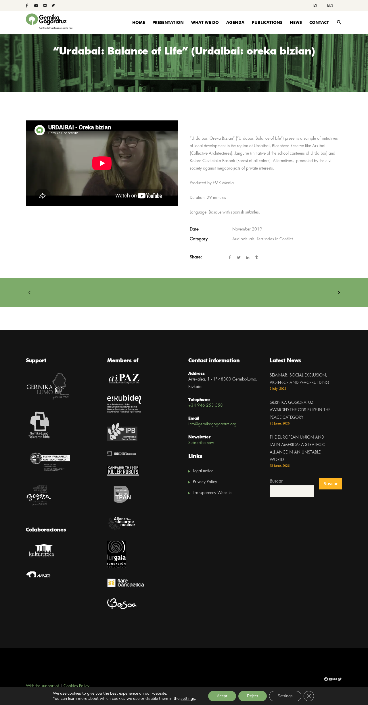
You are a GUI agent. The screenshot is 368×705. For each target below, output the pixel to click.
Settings (285, 696)
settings (188, 698)
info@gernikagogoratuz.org (212, 424)
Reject (252, 696)
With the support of (42, 686)
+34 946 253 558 (205, 405)
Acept (222, 696)
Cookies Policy (76, 686)
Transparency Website (212, 493)
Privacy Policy (205, 482)
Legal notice (203, 471)
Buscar (276, 481)
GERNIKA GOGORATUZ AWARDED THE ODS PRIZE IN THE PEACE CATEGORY (300, 410)
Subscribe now (201, 443)
